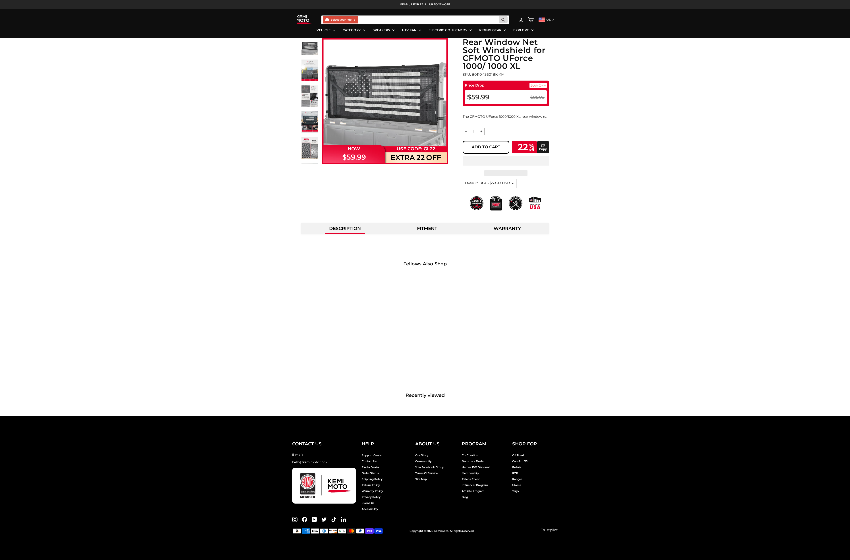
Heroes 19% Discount (476, 467)
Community (423, 461)
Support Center (372, 455)
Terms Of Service (426, 473)
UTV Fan (409, 30)
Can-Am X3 (519, 461)
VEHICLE (323, 30)
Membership (470, 473)
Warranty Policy (372, 491)
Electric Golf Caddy (448, 30)
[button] (506, 161)
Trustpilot (549, 530)
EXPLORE (521, 30)
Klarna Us (368, 503)
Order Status (370, 473)
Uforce (516, 485)
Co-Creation (470, 455)
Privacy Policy (371, 497)
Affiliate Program (473, 491)
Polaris (516, 467)
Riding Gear (490, 30)
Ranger (517, 479)
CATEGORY (352, 30)
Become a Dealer (473, 461)
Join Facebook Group (429, 467)
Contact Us (369, 461)
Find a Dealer (370, 467)
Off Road (518, 455)
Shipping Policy (372, 479)
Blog (465, 497)
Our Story (421, 455)
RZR (515, 473)
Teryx (515, 491)
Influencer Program (475, 485)
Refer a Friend (471, 479)
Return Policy (371, 485)
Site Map (421, 479)
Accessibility (370, 509)
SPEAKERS (381, 30)
